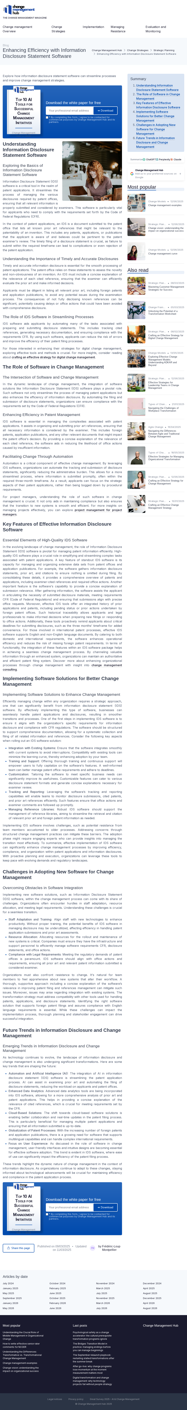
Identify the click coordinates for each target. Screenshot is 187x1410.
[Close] (160, 678)
